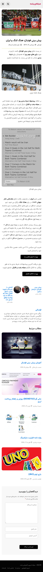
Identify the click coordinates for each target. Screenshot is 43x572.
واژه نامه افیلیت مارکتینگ (30, 437)
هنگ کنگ (22, 202)
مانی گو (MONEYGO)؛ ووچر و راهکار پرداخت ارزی (23, 400)
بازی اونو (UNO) (34, 474)
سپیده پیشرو (37, 406)
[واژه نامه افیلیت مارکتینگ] (21, 422)
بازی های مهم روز (31, 54)
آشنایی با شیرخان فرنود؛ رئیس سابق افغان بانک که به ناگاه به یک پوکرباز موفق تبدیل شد (7, 294)
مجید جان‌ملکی (36, 367)
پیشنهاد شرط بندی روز (27, 101)
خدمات (4, 568)
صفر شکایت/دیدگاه (13, 45)
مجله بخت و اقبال (32, 104)
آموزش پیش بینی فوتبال (31, 362)
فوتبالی (39, 45)
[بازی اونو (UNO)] (21, 458)
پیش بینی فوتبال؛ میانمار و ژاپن (36, 290)
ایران (32, 199)
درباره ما (17, 568)
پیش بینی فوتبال (25, 51)
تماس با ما (10, 568)
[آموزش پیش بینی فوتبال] (21, 345)
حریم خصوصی (26, 568)
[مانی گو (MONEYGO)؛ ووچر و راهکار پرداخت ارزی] (21, 383)
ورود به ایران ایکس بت (31, 257)
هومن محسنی (36, 479)
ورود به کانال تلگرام (32, 274)
